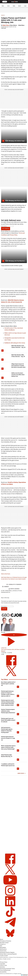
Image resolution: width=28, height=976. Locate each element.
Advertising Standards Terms (7, 968)
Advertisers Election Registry (7, 952)
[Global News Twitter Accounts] (10, 874)
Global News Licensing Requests (8, 954)
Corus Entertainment (5, 970)
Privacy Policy (13, 235)
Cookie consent (4, 955)
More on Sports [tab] (5, 326)
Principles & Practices (5, 941)
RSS (1, 946)
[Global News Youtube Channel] (10, 884)
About (1, 939)
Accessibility (3, 972)
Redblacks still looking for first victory (14, 343)
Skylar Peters (6, 25)
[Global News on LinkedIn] (10, 906)
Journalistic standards (14, 584)
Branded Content (4, 942)
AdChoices (25, 975)
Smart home (3, 950)
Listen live (3, 648)
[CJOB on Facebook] (11, 665)
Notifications (3, 949)
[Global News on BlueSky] (10, 937)
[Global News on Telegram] (10, 927)
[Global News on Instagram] (10, 895)
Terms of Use (3, 965)
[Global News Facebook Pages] (10, 863)
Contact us (3, 944)
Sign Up (4, 608)
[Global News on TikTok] (10, 916)
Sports (3, 15)
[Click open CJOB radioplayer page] (14, 634)
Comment (6, 586)
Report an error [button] (14, 588)
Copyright (2, 963)
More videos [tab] (13, 326)
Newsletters (3, 947)
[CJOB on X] (11, 675)
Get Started (5, 228)
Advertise (2, 967)
